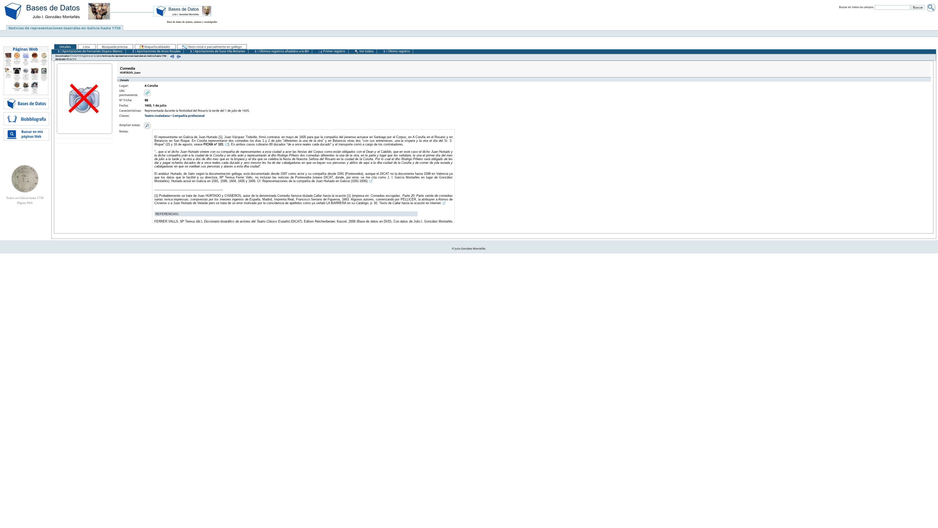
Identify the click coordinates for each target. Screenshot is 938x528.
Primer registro (333, 51)
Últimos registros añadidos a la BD (283, 51)
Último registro (398, 51)
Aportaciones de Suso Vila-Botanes (219, 51)
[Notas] (147, 125)
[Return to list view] (85, 141)
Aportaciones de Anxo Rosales (158, 51)
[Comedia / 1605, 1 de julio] (84, 98)
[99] (178, 56)
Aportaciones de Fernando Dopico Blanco (92, 51)
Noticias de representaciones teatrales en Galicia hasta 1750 (65, 27)
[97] (171, 56)
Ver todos (366, 51)
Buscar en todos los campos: (856, 7)
